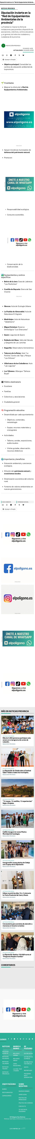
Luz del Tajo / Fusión (17, 1070)
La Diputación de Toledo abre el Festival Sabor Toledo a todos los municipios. (17, 771)
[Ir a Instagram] (23, 1038)
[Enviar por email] (2, 55)
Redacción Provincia (13, 45)
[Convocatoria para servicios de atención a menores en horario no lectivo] (17, 911)
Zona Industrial (17, 1064)
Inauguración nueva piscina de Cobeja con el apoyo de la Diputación (16, 863)
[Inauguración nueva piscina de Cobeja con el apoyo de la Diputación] (17, 849)
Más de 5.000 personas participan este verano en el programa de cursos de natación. (17, 740)
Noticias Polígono (5, 1057)
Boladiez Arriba (16, 1054)
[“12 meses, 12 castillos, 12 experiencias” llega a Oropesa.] (17, 788)
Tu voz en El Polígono (23, 1110)
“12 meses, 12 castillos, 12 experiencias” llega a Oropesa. (17, 802)
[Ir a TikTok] (11, 1038)
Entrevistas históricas (28, 1063)
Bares (4, 1089)
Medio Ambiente (6, 502)
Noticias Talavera (5, 1062)
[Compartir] (7, 55)
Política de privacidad (23, 1098)
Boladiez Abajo (16, 1059)
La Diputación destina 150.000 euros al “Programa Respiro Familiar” (17, 955)
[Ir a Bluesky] (20, 1038)
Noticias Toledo (5, 1068)
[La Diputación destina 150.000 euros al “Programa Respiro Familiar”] (17, 941)
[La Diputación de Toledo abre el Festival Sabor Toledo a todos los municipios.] (17, 757)
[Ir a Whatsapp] (26, 1038)
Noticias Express (5, 1052)
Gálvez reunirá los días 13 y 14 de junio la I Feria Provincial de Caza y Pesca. (17, 894)
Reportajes (28, 1070)
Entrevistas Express (28, 1057)
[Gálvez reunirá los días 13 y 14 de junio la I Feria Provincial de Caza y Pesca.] (17, 880)
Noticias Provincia (8, 8)
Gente (26, 1067)
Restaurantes (7, 1092)
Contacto (22, 1106)
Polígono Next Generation (28, 1075)
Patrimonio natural (23, 502)
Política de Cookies (26, 1103)
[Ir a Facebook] (8, 1038)
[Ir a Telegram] (14, 1038)
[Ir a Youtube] (29, 1038)
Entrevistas (28, 1053)
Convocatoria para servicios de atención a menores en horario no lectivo (17, 924)
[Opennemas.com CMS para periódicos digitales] (17, 1128)
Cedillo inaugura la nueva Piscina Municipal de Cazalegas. (14, 832)
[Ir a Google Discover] (32, 1038)
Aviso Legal (23, 1094)
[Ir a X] (17, 1038)
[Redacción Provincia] (3, 46)
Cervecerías (6, 1095)
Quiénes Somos (24, 1091)
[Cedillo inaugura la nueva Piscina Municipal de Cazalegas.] (17, 819)
